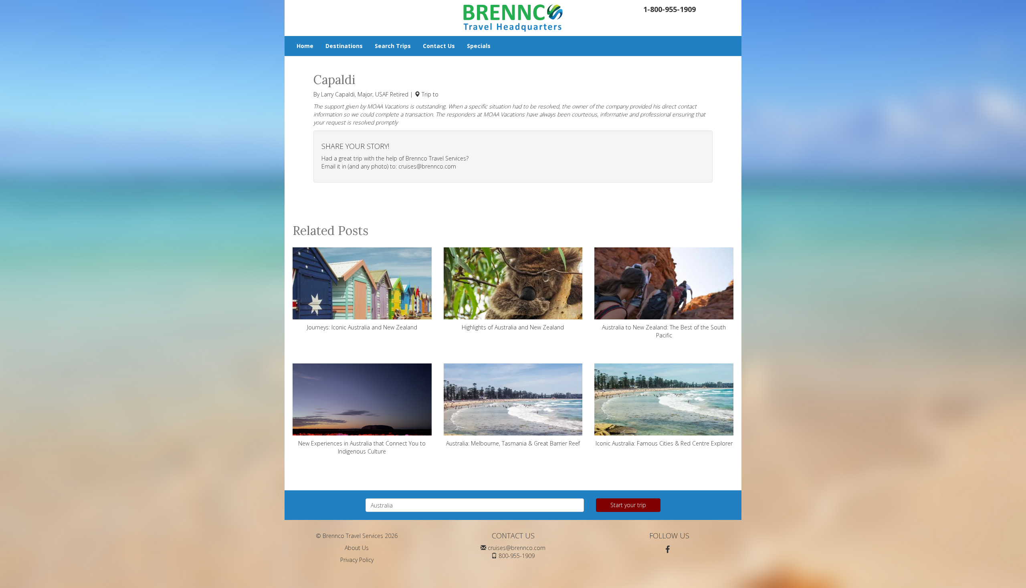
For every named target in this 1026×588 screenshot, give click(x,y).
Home (305, 46)
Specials (479, 46)
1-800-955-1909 (669, 9)
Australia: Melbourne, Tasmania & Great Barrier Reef (513, 443)
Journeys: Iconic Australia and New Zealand (362, 327)
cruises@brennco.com (427, 166)
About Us (357, 548)
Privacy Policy (357, 560)
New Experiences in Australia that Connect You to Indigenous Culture (362, 447)
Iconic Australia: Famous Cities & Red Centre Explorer (664, 443)
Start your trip (628, 505)
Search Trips (393, 46)
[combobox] (475, 505)
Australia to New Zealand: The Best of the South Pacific (664, 331)
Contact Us (439, 46)
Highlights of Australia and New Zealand (513, 327)
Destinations (344, 46)
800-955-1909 (517, 556)
